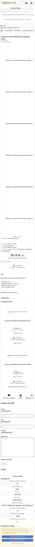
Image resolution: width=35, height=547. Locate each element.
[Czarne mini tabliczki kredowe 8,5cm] (17, 312)
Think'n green (14, 19)
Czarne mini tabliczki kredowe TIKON (17, 364)
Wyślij (3, 464)
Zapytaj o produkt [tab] (9, 398)
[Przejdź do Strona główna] (1, 31)
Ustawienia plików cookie (17, 543)
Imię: (5, 420)
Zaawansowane (5, 14)
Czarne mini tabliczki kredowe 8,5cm (17, 321)
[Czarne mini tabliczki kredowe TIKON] (17, 355)
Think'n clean (7, 19)
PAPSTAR (17, 30)
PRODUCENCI (9, 30)
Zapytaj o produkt (5, 261)
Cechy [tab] (20, 398)
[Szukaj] (32, 9)
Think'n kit (21, 19)
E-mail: (5, 410)
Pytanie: (6, 431)
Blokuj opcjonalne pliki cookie (17, 540)
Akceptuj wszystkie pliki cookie (17, 536)
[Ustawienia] (26, 3)
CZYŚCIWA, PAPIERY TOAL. (21, 14)
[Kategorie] (31, 3)
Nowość (31, 14)
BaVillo (12, 14)
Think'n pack (28, 19)
